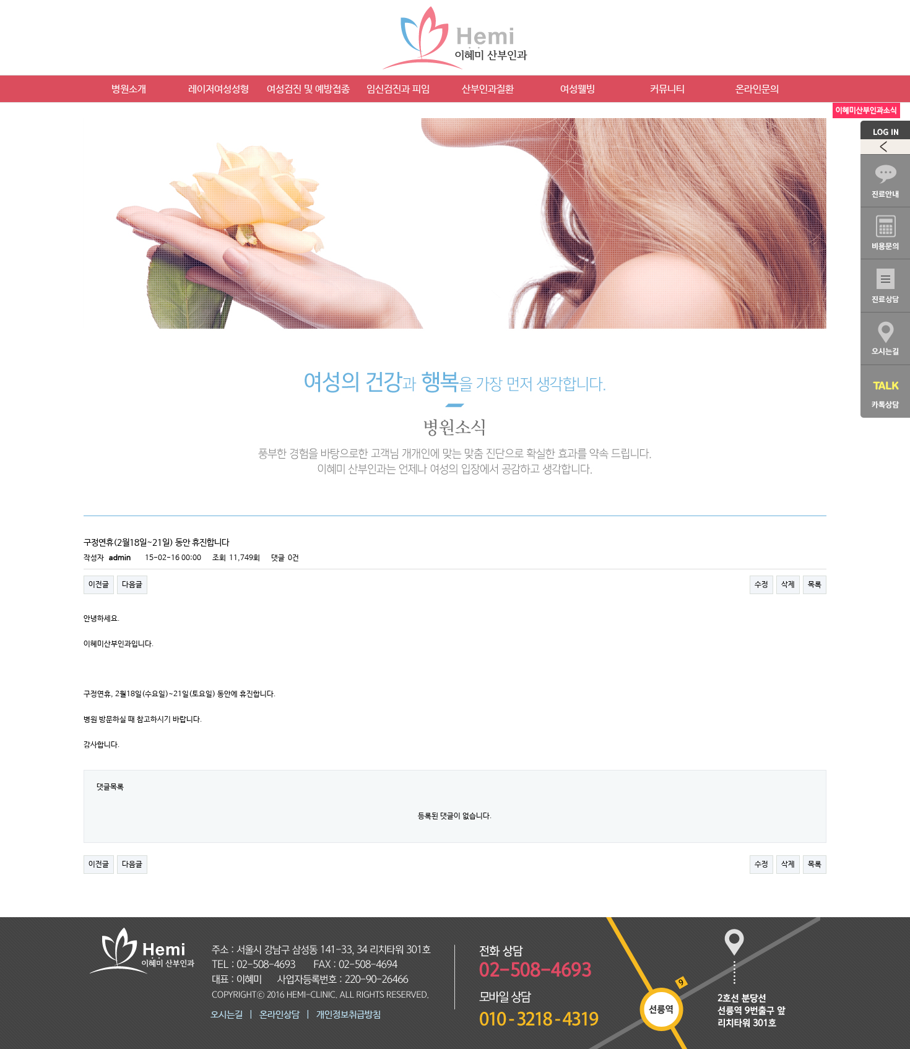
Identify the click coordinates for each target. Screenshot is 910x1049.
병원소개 (128, 89)
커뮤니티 (667, 89)
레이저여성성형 (218, 89)
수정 (761, 585)
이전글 (99, 585)
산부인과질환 (488, 89)
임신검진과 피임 (398, 89)
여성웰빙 (577, 89)
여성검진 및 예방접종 (308, 89)
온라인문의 (757, 89)
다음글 (132, 585)
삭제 (788, 585)
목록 (814, 585)
